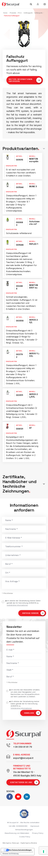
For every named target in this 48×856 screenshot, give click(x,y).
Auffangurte (38, 13)
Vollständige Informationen (17, 605)
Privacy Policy (37, 833)
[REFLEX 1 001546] (7, 242)
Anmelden (29, 713)
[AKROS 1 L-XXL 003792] (7, 352)
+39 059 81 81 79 (22, 747)
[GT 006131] (7, 426)
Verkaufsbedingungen (24, 830)
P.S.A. (20, 13)
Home (5, 13)
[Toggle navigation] (44, 4)
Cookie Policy (24, 837)
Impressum (34, 826)
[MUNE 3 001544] (7, 185)
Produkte (13, 13)
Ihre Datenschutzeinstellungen (20, 850)
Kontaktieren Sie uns (21, 782)
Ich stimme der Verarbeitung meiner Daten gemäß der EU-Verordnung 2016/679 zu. (24, 603)
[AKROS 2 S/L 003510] (7, 318)
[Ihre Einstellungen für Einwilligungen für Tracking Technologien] (43, 851)
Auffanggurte (28, 13)
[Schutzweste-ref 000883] (7, 220)
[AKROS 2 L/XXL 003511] (7, 393)
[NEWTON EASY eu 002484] (7, 283)
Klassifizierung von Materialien (17, 833)
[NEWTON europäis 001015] (7, 157)
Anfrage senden (30, 613)
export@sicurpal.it (23, 758)
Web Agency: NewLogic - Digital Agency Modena (20, 843)
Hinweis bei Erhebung (10, 853)
